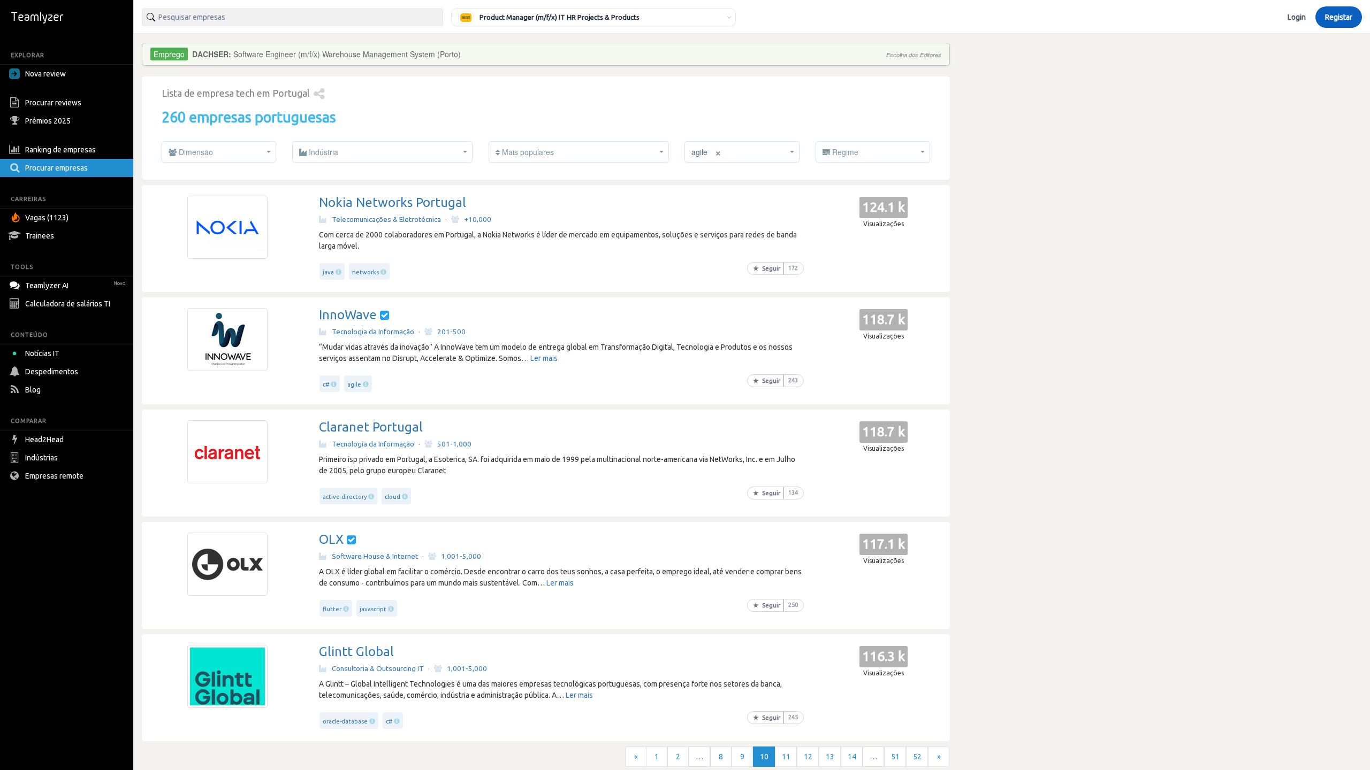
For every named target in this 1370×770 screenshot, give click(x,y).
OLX (333, 539)
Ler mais (544, 358)
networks (365, 272)
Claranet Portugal (371, 427)
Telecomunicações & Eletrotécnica (386, 219)
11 (786, 756)
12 (808, 756)
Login (1297, 17)
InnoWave (348, 314)
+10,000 (477, 219)
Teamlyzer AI (76, 285)
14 (852, 756)
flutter (332, 609)
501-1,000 (454, 444)
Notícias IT (42, 353)
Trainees (39, 236)
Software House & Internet (375, 556)
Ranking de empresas (60, 149)
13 (830, 756)
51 (895, 756)
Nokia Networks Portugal (392, 202)
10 (764, 756)
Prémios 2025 (48, 121)
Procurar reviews (53, 102)
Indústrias (41, 457)
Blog (33, 390)
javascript (373, 609)
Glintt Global (356, 651)
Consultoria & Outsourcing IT (378, 668)
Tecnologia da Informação (373, 331)
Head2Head (44, 439)
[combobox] (292, 17)
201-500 (451, 331)
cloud (392, 497)
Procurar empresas (56, 168)
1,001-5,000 (461, 556)
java (328, 272)
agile (354, 384)
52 (917, 756)
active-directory (345, 497)
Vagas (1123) (46, 217)
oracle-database (345, 721)
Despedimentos (51, 371)
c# (326, 384)
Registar (1338, 17)
